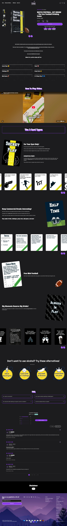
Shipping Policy (59, 507)
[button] (62, 3)
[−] (43, 21)
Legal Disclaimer (59, 511)
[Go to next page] (40, 475)
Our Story (58, 502)
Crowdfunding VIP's (59, 501)
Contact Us (18, 2)
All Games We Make (49, 498)
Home (3, 2)
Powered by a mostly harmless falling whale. (9, 521)
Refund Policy (58, 508)
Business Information (60, 510)
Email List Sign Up (59, 513)
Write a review (41, 420)
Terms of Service (59, 505)
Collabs (57, 498)
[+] (47, 21)
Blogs (57, 499)
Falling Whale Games (8, 520)
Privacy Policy (58, 504)
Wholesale (14, 2)
